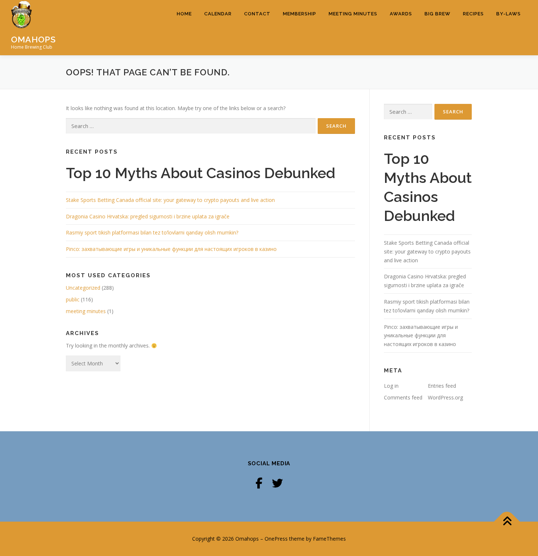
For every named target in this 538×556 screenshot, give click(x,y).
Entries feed (442, 385)
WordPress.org (445, 397)
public (72, 299)
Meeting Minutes (353, 13)
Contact (257, 13)
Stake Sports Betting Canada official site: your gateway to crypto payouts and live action (170, 199)
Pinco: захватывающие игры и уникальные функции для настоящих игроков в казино (171, 248)
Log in (391, 385)
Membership (299, 13)
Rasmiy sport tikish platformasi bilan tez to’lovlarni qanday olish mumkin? (152, 232)
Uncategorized (83, 287)
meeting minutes (86, 311)
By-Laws (508, 13)
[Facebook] (258, 483)
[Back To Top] (507, 522)
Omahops (33, 39)
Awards (401, 13)
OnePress (276, 538)
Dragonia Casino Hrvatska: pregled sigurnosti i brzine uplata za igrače (147, 216)
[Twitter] (277, 483)
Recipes (473, 13)
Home (184, 13)
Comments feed (403, 397)
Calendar (218, 13)
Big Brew (438, 13)
